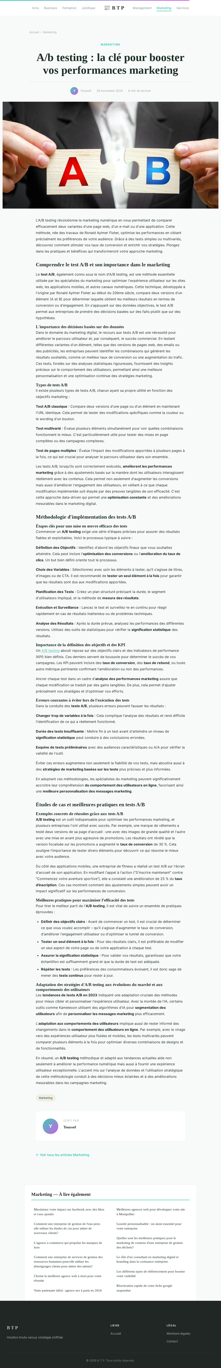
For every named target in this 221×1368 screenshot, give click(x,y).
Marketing (164, 8)
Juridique (88, 8)
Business (50, 8)
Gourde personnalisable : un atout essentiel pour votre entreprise (149, 1226)
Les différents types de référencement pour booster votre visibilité (151, 1274)
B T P (114, 8)
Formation (69, 8)
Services (183, 8)
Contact (172, 1341)
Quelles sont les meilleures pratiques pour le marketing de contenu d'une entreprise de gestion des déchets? (150, 1242)
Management (142, 8)
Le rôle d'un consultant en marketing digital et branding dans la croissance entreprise (147, 1259)
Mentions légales (178, 1333)
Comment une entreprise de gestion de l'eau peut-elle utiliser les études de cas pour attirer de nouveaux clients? (67, 1228)
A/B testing (50, 650)
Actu (35, 8)
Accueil (34, 32)
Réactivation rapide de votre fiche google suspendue (144, 1288)
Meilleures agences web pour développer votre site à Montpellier (151, 1211)
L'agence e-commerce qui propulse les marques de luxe (68, 1245)
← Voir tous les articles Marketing (62, 1155)
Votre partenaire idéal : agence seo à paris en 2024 (68, 1290)
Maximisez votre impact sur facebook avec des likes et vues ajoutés (69, 1211)
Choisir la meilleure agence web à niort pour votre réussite (67, 1278)
